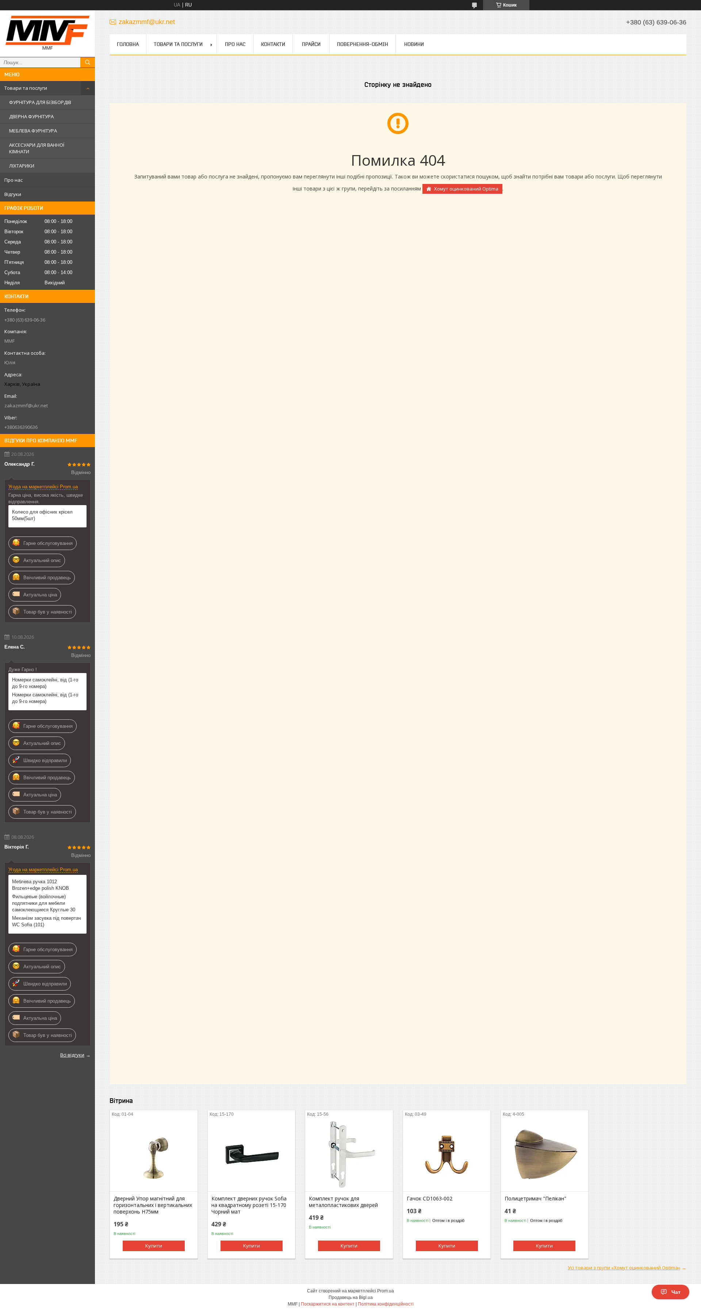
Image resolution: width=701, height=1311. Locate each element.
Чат (676, 1292)
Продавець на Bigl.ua (351, 1297)
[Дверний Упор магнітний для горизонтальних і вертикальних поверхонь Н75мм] (153, 1154)
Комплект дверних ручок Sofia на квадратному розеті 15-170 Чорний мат (249, 1205)
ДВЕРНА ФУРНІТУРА (31, 116)
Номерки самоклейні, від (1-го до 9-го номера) (45, 683)
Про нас (13, 180)
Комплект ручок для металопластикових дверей (343, 1201)
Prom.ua (385, 1290)
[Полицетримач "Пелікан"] (544, 1154)
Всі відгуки (72, 1055)
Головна (128, 44)
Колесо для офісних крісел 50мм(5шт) (42, 515)
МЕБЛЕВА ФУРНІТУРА (33, 130)
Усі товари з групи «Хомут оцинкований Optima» (624, 1267)
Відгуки (12, 194)
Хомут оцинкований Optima (466, 188)
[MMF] (47, 30)
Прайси (311, 44)
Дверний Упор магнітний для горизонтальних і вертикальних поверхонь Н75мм (153, 1205)
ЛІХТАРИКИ (21, 165)
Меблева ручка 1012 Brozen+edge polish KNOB (40, 885)
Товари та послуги (25, 88)
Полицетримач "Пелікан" (535, 1198)
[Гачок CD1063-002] (446, 1154)
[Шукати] (87, 62)
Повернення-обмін (362, 44)
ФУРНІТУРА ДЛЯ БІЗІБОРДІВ (40, 102)
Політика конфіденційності (386, 1304)
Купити (153, 1245)
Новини (414, 44)
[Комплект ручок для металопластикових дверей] (348, 1154)
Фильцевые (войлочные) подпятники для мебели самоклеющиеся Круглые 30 (43, 903)
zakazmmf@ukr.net (26, 405)
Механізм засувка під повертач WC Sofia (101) (46, 921)
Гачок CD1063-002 (429, 1198)
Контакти (273, 44)
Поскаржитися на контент (328, 1304)
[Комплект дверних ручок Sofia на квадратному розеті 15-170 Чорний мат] (251, 1154)
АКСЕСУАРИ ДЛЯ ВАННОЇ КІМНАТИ (36, 148)
